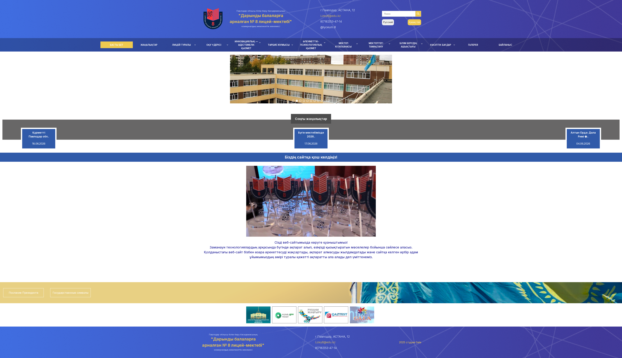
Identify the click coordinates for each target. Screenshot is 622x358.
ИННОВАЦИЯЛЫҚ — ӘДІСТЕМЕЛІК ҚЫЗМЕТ (246, 45)
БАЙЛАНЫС (505, 44)
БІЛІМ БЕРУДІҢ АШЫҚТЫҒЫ (408, 45)
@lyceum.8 (328, 27)
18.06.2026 (38, 143)
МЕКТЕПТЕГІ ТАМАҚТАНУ (376, 45)
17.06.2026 (311, 143)
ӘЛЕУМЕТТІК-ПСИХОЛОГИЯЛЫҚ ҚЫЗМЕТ (311, 45)
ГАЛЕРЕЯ (473, 44)
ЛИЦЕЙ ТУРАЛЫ (181, 44)
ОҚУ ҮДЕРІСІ (213, 44)
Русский (388, 22)
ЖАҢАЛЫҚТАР (149, 44)
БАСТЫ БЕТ (116, 44)
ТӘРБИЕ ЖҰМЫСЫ (279, 44)
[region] (311, 79)
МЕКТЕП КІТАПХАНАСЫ (343, 45)
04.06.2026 (583, 143)
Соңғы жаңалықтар (311, 119)
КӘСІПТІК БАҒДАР (440, 44)
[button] (293, 101)
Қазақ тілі (414, 22)
